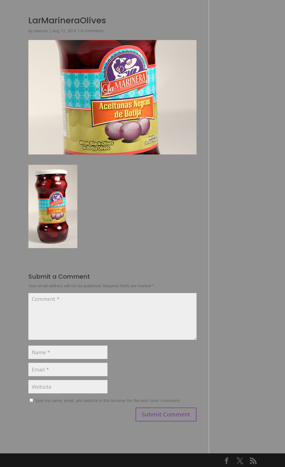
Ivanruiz (41, 30)
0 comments (92, 30)
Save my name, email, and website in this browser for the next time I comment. (107, 400)
